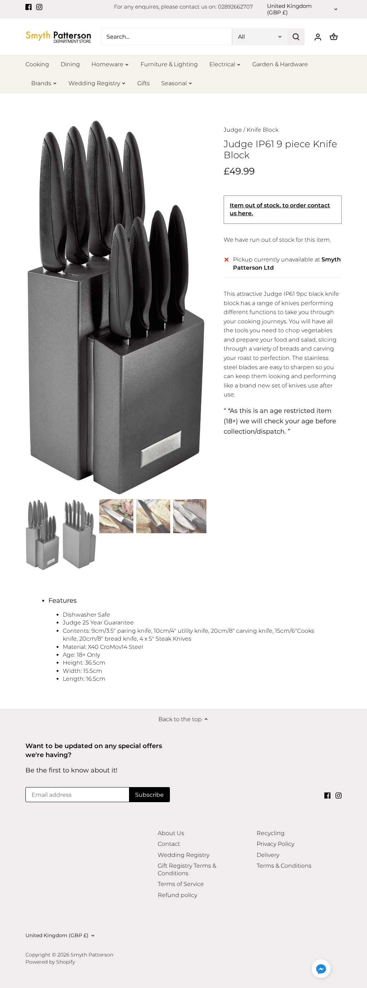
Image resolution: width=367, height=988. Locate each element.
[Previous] (36, 307)
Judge (233, 129)
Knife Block (262, 129)
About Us (171, 833)
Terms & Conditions (284, 865)
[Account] (318, 37)
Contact (169, 843)
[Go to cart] (333, 37)
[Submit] (296, 37)
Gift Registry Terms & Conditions (187, 869)
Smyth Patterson (92, 954)
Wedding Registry (183, 855)
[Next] (196, 307)
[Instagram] (39, 7)
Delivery (268, 855)
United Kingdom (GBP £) (289, 9)
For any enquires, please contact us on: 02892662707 (183, 6)
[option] (115, 307)
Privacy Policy (275, 843)
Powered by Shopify (50, 962)
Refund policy (177, 895)
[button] (321, 968)
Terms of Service (181, 884)
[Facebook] (28, 7)
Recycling (271, 833)
